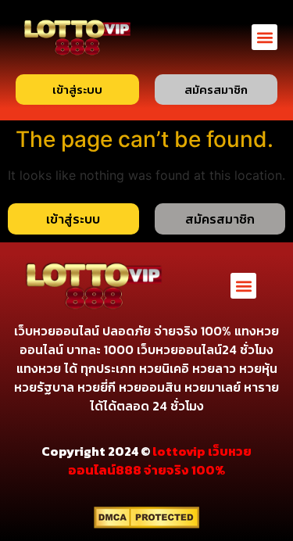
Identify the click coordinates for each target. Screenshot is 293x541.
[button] (264, 37)
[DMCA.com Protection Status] (146, 524)
